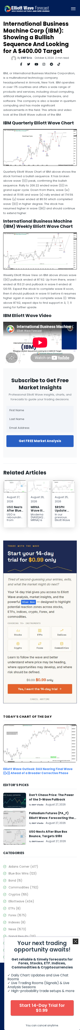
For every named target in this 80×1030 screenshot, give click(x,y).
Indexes (17, 922)
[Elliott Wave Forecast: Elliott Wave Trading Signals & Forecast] (26, 9)
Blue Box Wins (23, 873)
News (17, 929)
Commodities (23, 887)
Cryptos (18, 894)
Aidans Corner (23, 866)
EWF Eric (26, 58)
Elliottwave (21, 901)
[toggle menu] (73, 9)
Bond (15, 880)
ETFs (15, 908)
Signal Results (22, 936)
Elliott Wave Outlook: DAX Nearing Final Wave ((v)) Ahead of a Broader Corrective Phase (38, 771)
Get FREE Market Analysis (40, 441)
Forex (17, 915)
